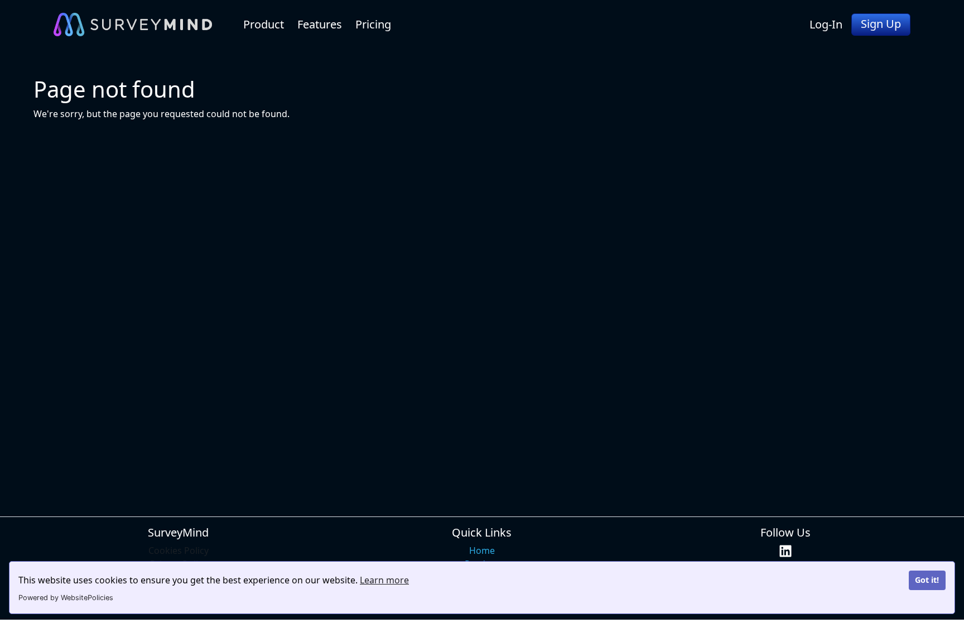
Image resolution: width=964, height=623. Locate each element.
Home (482, 550)
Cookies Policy (178, 550)
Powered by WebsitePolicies (65, 597)
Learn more (384, 580)
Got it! (927, 579)
